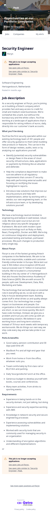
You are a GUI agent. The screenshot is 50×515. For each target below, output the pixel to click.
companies (18, 34)
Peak (16, 7)
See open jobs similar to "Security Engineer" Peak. (23, 72)
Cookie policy (31, 509)
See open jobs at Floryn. (19, 68)
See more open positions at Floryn (25, 486)
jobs (7, 34)
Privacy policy (19, 509)
